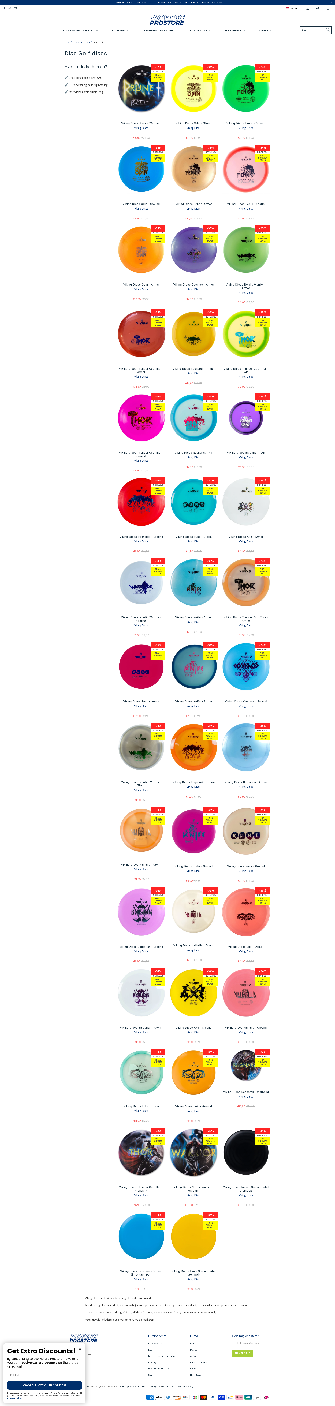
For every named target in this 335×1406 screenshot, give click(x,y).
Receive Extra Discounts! (44, 1385)
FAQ (150, 1350)
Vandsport (199, 30)
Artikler (193, 1356)
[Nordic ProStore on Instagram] (9, 9)
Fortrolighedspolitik (129, 1386)
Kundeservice (155, 1343)
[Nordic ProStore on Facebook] (4, 9)
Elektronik (233, 30)
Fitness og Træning (79, 30)
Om (192, 1343)
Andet (264, 30)
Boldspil (118, 30)
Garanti (193, 1368)
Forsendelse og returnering (161, 1356)
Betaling (152, 1362)
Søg (150, 1375)
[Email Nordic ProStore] (15, 9)
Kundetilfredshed (198, 1362)
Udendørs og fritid (158, 30)
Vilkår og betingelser (151, 1386)
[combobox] (316, 30)
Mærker (194, 1350)
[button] (293, 8)
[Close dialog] (80, 1349)
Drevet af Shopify (184, 1386)
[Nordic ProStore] (167, 20)
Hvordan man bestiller (159, 1368)
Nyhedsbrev (196, 1375)
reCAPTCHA (168, 1386)
